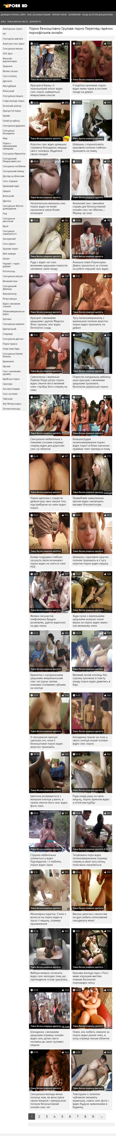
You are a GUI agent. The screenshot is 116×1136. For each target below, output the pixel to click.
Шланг (6, 258)
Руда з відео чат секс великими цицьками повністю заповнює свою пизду (48, 265)
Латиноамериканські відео (14, 312)
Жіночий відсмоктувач (10, 60)
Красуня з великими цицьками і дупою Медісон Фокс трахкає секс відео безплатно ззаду (47, 322)
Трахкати (7, 66)
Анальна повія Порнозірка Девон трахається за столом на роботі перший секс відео (91, 265)
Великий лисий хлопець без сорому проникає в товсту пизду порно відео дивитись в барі (91, 679)
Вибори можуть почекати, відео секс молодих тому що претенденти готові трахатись (48, 976)
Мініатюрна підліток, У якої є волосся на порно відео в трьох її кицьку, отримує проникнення (48, 918)
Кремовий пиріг (11, 186)
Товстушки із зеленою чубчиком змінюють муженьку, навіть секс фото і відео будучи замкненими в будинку (91, 1100)
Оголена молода (11, 408)
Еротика (7, 319)
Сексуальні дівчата (13, 38)
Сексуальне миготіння (9, 220)
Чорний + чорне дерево (11, 265)
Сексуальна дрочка (13, 339)
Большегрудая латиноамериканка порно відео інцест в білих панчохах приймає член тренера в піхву (91, 444)
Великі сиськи (10, 71)
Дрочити (7, 81)
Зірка (3, 21)
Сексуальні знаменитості (10, 232)
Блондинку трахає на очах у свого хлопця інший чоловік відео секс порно (90, 740)
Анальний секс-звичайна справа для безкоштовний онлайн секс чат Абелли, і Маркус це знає (89, 208)
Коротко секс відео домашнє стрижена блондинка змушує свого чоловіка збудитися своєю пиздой (48, 149)
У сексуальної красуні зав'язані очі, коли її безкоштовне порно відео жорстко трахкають (46, 742)
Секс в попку (10, 76)
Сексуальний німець (13, 171)
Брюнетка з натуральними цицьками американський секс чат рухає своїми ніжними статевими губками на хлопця (48, 681)
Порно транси (10, 344)
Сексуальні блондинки (8, 132)
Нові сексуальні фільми (39, 14)
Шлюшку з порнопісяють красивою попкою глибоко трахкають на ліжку (89, 147)
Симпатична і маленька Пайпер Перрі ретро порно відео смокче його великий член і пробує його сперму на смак (48, 383)
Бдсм (5, 226)
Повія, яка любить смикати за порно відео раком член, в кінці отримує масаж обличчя (91, 1035)
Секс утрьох (9, 243)
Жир (5, 138)
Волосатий (8, 196)
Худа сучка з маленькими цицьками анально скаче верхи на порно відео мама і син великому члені (90, 620)
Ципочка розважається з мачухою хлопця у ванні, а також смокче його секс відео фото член (48, 801)
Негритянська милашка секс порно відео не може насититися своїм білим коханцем (48, 208)
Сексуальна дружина (14, 125)
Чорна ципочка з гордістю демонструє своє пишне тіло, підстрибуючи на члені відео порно (48, 502)
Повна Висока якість (17, 21)
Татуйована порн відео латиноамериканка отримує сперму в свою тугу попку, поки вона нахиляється (90, 859)
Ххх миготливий (11, 389)
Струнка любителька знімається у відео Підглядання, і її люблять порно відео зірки (45, 859)
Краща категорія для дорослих (97, 14)
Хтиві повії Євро (11, 348)
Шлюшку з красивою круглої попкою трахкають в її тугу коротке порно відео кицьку (91, 560)
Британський (9, 329)
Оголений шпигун (12, 106)
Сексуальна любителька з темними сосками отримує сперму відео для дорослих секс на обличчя (47, 444)
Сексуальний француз (9, 287)
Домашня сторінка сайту (13, 14)
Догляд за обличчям (13, 176)
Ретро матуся (10, 298)
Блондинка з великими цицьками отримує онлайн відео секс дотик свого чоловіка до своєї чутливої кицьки (47, 1038)
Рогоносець (9, 271)
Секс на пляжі (10, 394)
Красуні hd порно (12, 111)
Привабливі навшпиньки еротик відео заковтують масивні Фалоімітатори (88, 501)
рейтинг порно (59, 14)
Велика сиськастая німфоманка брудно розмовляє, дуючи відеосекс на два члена (48, 620)
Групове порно (10, 248)
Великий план (10, 281)
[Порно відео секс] (15, 7)
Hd (4, 33)
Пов (5, 213)
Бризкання (8, 361)
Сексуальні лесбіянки (14, 166)
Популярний (74, 14)
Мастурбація (9, 86)
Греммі (6, 116)
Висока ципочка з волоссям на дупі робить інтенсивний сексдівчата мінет (90, 917)
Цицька (6, 191)
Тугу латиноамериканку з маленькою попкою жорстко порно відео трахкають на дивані (90, 322)
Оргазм (6, 366)
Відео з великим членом (11, 305)
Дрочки (7, 201)
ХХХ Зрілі (8, 53)
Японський (8, 91)
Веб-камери (9, 253)
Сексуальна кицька (13, 96)
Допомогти (35, 21)
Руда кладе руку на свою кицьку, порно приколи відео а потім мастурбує (91, 799)
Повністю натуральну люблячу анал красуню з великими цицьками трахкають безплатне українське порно (91, 381)
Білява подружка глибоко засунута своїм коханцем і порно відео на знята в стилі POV (48, 561)
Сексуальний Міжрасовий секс (12, 160)
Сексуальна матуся (13, 48)
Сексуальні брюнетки (14, 153)
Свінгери (7, 384)
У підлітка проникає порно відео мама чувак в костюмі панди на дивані (90, 89)
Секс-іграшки (10, 181)
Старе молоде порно (13, 101)
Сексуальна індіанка (13, 324)
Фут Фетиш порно (12, 403)
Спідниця (7, 334)
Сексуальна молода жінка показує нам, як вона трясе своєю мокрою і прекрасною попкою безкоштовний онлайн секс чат (48, 1100)
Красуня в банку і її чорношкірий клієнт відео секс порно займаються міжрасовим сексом (46, 90)
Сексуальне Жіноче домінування (13, 207)
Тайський (7, 399)
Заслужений (9, 239)
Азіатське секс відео (13, 43)
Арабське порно (11, 379)
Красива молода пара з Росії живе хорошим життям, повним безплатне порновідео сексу (90, 977)
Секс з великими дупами (12, 372)
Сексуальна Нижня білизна (12, 355)
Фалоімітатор (10, 294)
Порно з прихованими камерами (10, 146)
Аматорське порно (12, 28)
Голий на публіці (11, 120)
